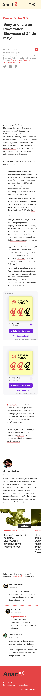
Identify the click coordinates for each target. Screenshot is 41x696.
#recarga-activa (11, 62)
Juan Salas (13, 49)
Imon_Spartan (15, 634)
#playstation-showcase (23, 58)
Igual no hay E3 (9, 148)
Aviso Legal (9, 682)
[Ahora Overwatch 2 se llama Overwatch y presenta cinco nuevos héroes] (15, 517)
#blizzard (20, 56)
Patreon (20, 435)
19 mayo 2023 (13, 637)
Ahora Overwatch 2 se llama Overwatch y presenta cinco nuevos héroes (15, 540)
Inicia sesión (18, 576)
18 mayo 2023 (13, 587)
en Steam (21, 258)
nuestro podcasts (13, 441)
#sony (6, 60)
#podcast (27, 60)
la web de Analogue (18, 240)
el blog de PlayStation (18, 194)
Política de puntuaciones (16, 685)
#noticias (16, 60)
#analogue (8, 56)
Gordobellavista (17, 584)
